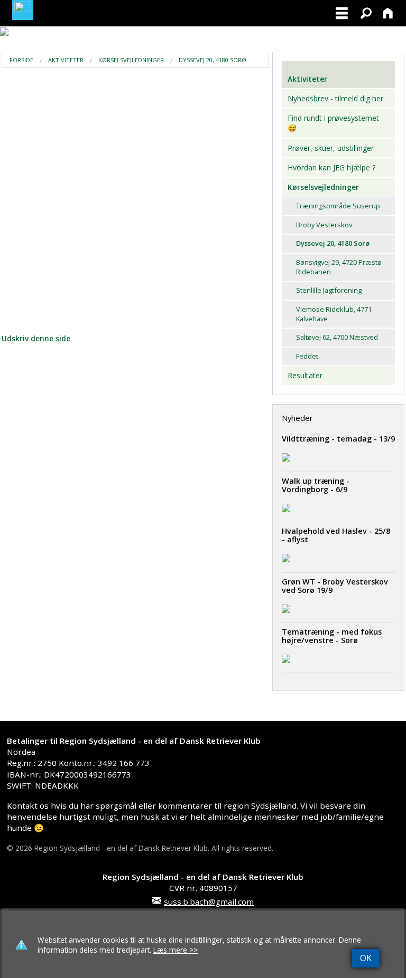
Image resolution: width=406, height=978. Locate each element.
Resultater (305, 375)
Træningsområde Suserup (338, 205)
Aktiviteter (66, 60)
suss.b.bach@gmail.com (209, 901)
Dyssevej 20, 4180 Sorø (212, 60)
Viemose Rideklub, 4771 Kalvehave (334, 313)
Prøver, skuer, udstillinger (331, 148)
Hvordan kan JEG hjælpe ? (331, 167)
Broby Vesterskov (324, 224)
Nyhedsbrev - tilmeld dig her (335, 98)
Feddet (307, 356)
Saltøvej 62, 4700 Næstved (337, 337)
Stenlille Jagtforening (329, 290)
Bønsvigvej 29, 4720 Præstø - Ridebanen (340, 266)
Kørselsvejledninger (131, 60)
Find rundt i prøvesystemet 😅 (333, 123)
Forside (21, 60)
